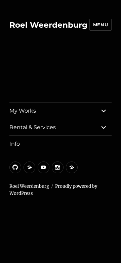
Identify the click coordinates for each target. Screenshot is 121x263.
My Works (22, 111)
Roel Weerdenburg (48, 25)
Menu (100, 24)
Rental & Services (32, 127)
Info (14, 144)
